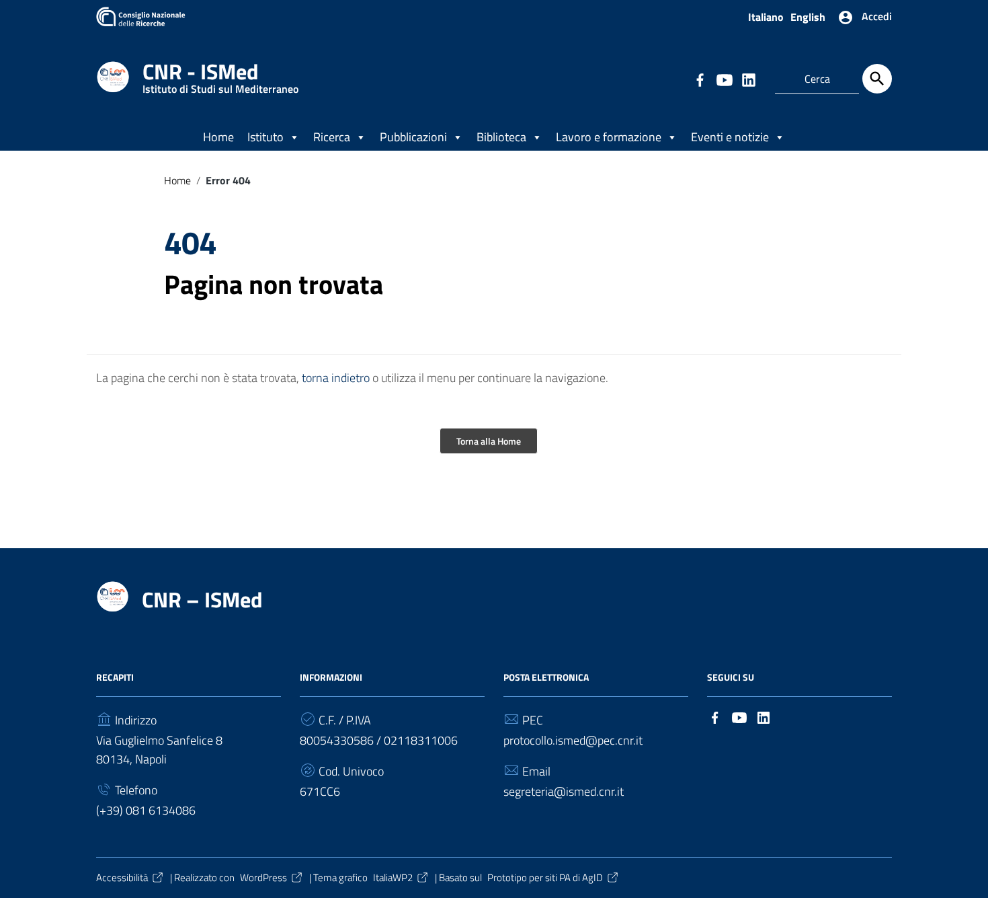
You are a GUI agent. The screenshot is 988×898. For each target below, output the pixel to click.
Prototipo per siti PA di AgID (545, 877)
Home (218, 137)
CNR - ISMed (220, 74)
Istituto (265, 137)
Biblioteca (501, 137)
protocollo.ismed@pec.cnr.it (573, 740)
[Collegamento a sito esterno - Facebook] (700, 79)
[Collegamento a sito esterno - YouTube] (724, 79)
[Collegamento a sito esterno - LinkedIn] (748, 79)
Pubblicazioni (413, 137)
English (807, 17)
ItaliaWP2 (393, 877)
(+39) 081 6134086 (146, 810)
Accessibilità (122, 877)
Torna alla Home (488, 441)
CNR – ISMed (202, 599)
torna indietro (336, 378)
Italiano (766, 17)
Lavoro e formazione (608, 137)
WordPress (263, 877)
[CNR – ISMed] (113, 76)
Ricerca (331, 137)
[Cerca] (877, 78)
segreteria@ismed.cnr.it (563, 791)
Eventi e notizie (730, 137)
